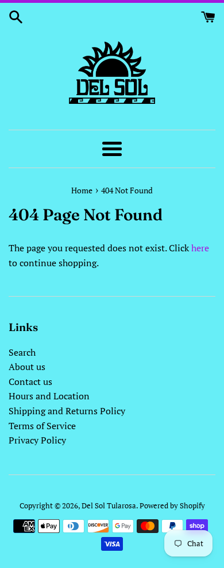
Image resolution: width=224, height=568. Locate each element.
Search (22, 352)
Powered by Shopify (172, 506)
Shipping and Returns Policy (67, 410)
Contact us (30, 381)
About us (27, 366)
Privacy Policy (37, 440)
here (200, 248)
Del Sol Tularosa (109, 506)
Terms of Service (42, 425)
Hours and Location (49, 396)
